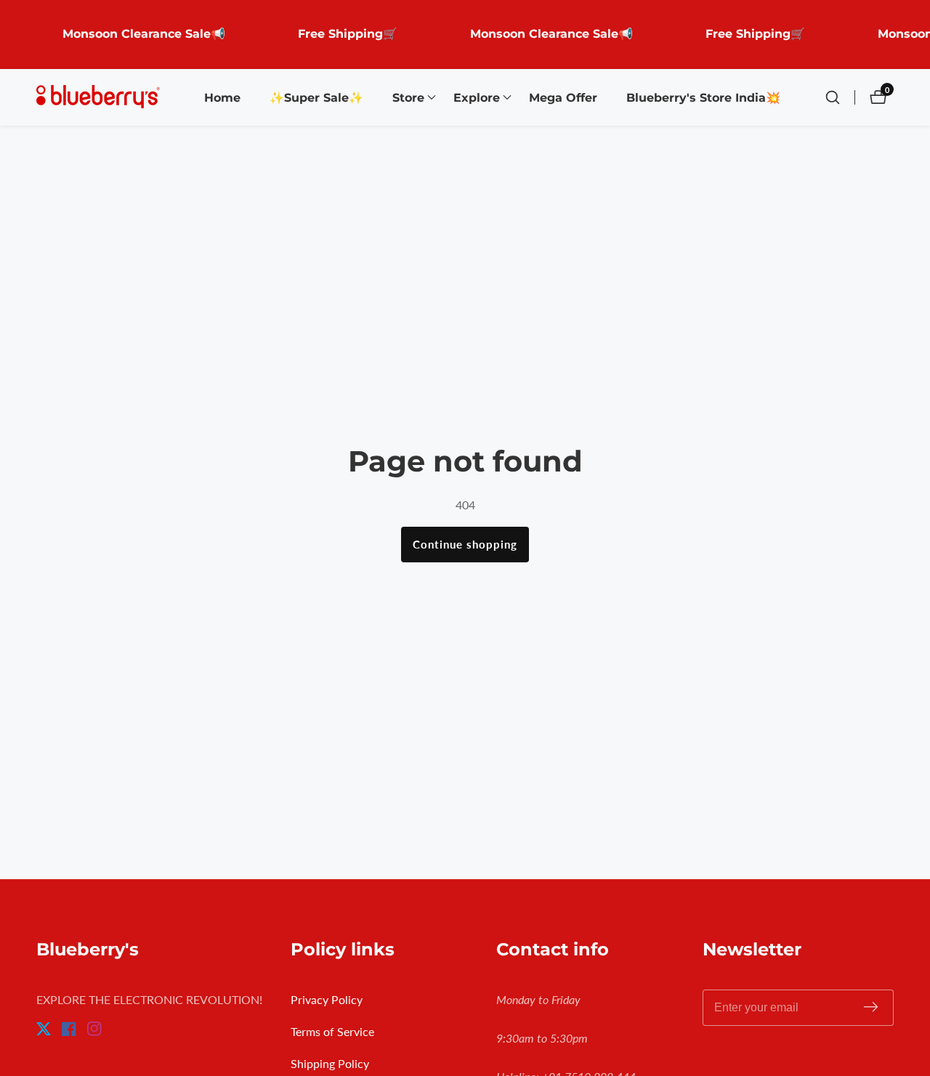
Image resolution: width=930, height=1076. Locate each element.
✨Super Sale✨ (316, 98)
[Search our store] (839, 97)
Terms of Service (332, 1031)
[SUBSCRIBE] (871, 1008)
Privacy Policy (327, 999)
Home (222, 98)
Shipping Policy (330, 1063)
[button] (408, 97)
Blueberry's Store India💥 (703, 98)
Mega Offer (563, 98)
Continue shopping (465, 544)
